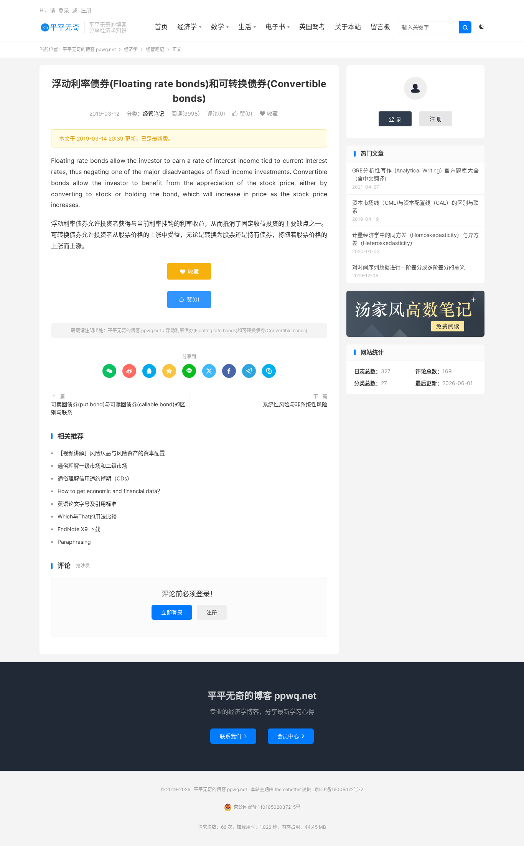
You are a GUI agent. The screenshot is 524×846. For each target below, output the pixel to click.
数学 (217, 27)
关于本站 (348, 27)
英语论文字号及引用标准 (87, 503)
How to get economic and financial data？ (110, 491)
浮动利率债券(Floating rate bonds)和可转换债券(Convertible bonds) (236, 330)
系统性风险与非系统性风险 (295, 404)
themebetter (288, 789)
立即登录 (172, 612)
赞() (242, 113)
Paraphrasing (74, 541)
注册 (86, 10)
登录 (63, 10)
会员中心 (290, 736)
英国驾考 (312, 27)
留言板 (380, 27)
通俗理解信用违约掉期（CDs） (95, 478)
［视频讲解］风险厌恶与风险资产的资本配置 (111, 453)
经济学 (187, 27)
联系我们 (233, 736)
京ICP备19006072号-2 (339, 789)
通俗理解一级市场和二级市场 (92, 465)
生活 (244, 27)
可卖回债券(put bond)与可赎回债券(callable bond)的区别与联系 (118, 408)
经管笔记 (155, 49)
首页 (161, 27)
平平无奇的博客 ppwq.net (60, 27)
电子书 (275, 27)
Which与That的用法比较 (87, 516)
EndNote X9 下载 (79, 529)
